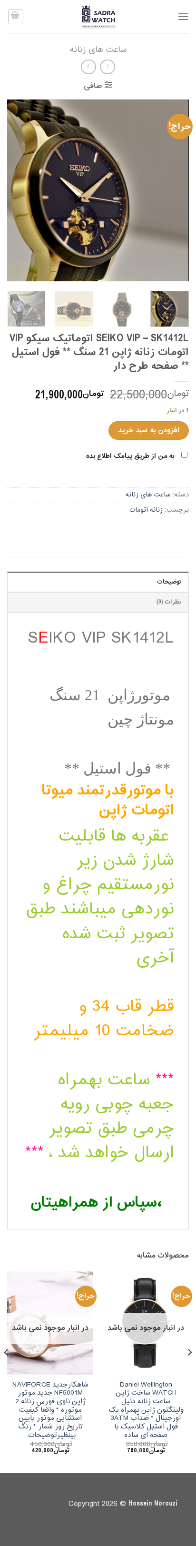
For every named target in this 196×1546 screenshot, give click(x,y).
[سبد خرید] (15, 16)
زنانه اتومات (146, 510)
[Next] (15, 190)
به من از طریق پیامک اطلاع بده (130, 456)
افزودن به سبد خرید (148, 430)
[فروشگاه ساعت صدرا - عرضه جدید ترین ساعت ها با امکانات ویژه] (98, 16)
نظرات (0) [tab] (169, 602)
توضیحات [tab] (169, 582)
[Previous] (173, 190)
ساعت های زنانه (98, 50)
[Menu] (183, 16)
